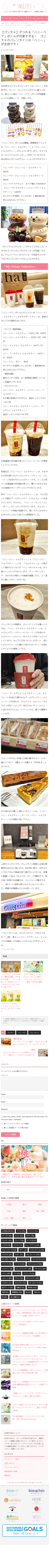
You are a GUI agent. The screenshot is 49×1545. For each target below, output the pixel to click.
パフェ (6, 1273)
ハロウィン (7, 1269)
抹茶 (5, 1292)
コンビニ (18, 1245)
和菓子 (20, 1287)
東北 (24, 1204)
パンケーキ (28, 1273)
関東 (40, 1204)
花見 (37, 1292)
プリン (19, 1278)
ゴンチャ (10, 1033)
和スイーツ (7, 1287)
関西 (24, 1211)
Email (3, 1101)
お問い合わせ (9, 1463)
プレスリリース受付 (11, 1459)
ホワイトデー (32, 1278)
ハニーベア (22, 1033)
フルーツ (7, 1278)
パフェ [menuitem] (15, 18)
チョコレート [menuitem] (42, 18)
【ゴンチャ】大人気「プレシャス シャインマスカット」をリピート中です (10, 1007)
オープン (7, 1236)
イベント (33, 1231)
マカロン (7, 1283)
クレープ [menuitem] (23, 18)
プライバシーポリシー (12, 1467)
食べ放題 (15, 1297)
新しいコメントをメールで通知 (16, 1123)
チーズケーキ (8, 1259)
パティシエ (40, 1269)
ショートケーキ (9, 1250)
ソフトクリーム (37, 1250)
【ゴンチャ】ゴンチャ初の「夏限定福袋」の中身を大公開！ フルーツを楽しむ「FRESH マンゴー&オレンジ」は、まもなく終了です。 (10, 980)
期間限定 (17, 1292)
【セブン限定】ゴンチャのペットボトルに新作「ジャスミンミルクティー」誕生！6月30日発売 (33, 978)
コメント (4, 1075)
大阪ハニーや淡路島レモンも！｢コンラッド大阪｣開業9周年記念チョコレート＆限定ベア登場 (30, 1384)
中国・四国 (40, 1211)
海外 (24, 1218)
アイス (21, 1231)
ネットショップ (35, 1264)
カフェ (19, 1236)
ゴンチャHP (8, 949)
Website (4, 1109)
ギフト (30, 1236)
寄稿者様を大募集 (10, 1471)
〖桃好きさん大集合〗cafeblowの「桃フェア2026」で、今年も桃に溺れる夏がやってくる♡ (22, 1175)
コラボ (6, 1245)
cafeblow (8, 1231)
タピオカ (7, 1255)
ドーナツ (19, 1264)
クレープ (19, 1240)
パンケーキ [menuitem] (6, 18)
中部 (9, 1211)
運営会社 (7, 1475)
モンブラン (20, 1283)
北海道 (8, 1204)
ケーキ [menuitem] (32, 18)
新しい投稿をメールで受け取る (16, 1127)
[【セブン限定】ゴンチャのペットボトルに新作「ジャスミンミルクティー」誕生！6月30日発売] (33, 966)
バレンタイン (34, 1033)
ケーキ (31, 1240)
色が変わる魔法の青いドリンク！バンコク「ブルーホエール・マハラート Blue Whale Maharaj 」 (29, 1347)
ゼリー (23, 1250)
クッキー (7, 1240)
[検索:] (24, 1189)
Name (3, 1094)
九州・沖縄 (8, 1218)
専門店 (32, 1287)
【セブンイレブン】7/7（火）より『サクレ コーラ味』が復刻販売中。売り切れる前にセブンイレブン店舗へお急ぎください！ (30, 1313)
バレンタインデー (23, 1269)
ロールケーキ (35, 1283)
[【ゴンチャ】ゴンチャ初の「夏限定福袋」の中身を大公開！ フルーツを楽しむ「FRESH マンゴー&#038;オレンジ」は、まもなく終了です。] (11, 966)
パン (17, 1273)
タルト (19, 1255)
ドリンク (7, 1264)
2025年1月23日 (8, 50)
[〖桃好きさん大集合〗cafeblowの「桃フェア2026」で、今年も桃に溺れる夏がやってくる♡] (24, 1170)
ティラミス (23, 1259)
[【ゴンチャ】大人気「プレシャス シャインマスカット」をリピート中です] (11, 996)
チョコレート (33, 1255)
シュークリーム (32, 1245)
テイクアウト (38, 1259)
